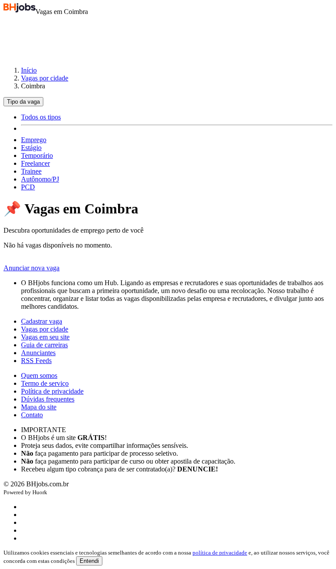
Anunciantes (38, 352)
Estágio (31, 147)
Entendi (89, 561)
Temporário (37, 155)
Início (29, 70)
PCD (28, 187)
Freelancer (35, 163)
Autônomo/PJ (40, 179)
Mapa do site (38, 407)
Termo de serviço (45, 383)
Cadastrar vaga (41, 321)
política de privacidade (219, 552)
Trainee (31, 171)
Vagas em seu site (45, 337)
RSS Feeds (36, 360)
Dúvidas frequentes (47, 399)
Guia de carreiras (44, 345)
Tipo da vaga (23, 101)
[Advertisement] (168, 36)
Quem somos (39, 375)
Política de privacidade (52, 391)
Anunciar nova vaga (32, 268)
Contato (32, 415)
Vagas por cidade (44, 78)
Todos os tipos (41, 117)
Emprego (33, 139)
